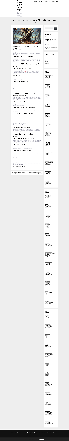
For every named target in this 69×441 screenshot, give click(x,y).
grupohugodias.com (48, 275)
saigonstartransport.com (48, 384)
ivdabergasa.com (47, 263)
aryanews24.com (47, 255)
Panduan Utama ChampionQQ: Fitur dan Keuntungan (51, 48)
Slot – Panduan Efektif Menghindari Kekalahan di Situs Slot (35, 173)
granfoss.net (47, 405)
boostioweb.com (47, 77)
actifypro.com (47, 108)
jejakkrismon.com (47, 364)
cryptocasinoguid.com (48, 247)
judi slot (13, 432)
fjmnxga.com (47, 383)
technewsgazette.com (48, 368)
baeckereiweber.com (48, 195)
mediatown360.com (47, 411)
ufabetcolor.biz (47, 226)
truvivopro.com (47, 89)
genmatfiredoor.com (48, 147)
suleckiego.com (47, 425)
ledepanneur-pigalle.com (48, 394)
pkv (45, 60)
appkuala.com (47, 374)
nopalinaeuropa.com (48, 304)
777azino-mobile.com (48, 257)
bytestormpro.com (47, 135)
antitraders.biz (47, 254)
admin (14, 166)
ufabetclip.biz (47, 218)
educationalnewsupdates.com (49, 75)
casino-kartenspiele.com (48, 353)
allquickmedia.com (47, 367)
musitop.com (47, 290)
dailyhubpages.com (47, 156)
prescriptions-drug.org (48, 338)
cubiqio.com (46, 125)
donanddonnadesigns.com (48, 151)
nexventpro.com (47, 104)
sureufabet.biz (47, 234)
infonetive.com (47, 386)
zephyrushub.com (47, 78)
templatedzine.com (47, 281)
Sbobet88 (46, 1)
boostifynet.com (47, 103)
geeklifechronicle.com (48, 126)
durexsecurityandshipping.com (49, 261)
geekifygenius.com (47, 142)
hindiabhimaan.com (47, 420)
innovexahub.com (47, 86)
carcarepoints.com (47, 273)
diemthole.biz (47, 365)
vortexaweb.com (47, 96)
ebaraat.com (47, 207)
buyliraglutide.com (47, 214)
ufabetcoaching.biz (47, 181)
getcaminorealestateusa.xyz (49, 185)
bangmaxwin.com (47, 385)
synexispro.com (47, 174)
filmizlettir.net (47, 317)
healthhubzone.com (48, 206)
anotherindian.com (47, 296)
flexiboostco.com (47, 76)
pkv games (46, 65)
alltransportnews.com (48, 244)
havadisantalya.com (47, 199)
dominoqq (46, 61)
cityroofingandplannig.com (48, 262)
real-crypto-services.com (48, 265)
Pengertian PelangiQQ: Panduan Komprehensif (50, 37)
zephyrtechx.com (47, 105)
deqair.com (46, 276)
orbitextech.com (47, 143)
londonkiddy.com (47, 180)
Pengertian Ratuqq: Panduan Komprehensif (50, 43)
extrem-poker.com (47, 271)
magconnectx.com (47, 173)
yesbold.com (47, 205)
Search (55, 28)
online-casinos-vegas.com (48, 414)
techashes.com (47, 197)
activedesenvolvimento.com (49, 155)
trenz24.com (47, 358)
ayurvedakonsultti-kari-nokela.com (50, 253)
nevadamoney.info (47, 392)
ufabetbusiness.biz (47, 224)
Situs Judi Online (54, 1)
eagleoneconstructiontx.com (49, 152)
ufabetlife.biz (47, 228)
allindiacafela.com (47, 406)
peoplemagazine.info (48, 196)
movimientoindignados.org (48, 286)
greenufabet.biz (47, 225)
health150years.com (48, 337)
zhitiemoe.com (47, 294)
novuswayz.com (47, 107)
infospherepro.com (48, 127)
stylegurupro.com (47, 123)
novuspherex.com (47, 98)
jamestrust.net (47, 357)
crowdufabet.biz (47, 242)
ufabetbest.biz (47, 233)
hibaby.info (46, 163)
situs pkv (33, 432)
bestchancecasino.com (48, 166)
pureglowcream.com (48, 376)
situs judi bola (17, 432)
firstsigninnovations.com (48, 326)
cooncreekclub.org (47, 319)
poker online (47, 63)
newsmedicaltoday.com (48, 171)
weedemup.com (47, 165)
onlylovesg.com (47, 154)
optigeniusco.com (47, 97)
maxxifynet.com (47, 85)
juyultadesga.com (47, 264)
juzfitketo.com (47, 300)
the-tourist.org (47, 347)
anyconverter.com (47, 362)
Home (32, 1)
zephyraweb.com (47, 95)
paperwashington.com (48, 164)
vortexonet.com (47, 84)
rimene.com (46, 393)
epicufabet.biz (47, 237)
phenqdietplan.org (47, 283)
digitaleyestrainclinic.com (48, 412)
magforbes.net (47, 343)
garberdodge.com (47, 327)
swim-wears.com (47, 328)
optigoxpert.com (47, 106)
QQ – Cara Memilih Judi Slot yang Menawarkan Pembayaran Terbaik (18, 173)
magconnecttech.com (48, 144)
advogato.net (47, 348)
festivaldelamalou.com (48, 325)
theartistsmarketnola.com (48, 396)
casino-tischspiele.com (48, 355)
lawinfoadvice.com (47, 282)
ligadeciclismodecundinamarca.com (50, 176)
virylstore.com (47, 335)
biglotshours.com (47, 213)
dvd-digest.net (47, 395)
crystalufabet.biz (47, 238)
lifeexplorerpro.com (48, 133)
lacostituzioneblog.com (48, 292)
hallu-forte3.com (47, 402)
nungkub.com (47, 295)
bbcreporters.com (47, 246)
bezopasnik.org (47, 382)
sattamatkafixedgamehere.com (49, 161)
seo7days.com (47, 375)
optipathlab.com (47, 79)
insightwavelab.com (48, 132)
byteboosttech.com (47, 209)
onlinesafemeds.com (48, 215)
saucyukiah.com (47, 315)
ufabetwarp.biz (47, 217)
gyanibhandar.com (47, 216)
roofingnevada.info (47, 172)
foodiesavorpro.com (48, 128)
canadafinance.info (47, 391)
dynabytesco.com (47, 122)
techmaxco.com (47, 118)
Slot (39, 1)
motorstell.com (47, 336)
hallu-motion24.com (48, 403)
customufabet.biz (47, 235)
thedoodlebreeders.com (48, 274)
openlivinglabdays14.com (48, 252)
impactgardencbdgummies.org (49, 302)
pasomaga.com (47, 301)
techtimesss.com (47, 334)
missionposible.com (48, 413)
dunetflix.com (47, 285)
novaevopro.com (47, 99)
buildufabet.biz (47, 243)
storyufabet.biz (47, 236)
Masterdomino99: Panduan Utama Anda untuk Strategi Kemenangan (51, 45)
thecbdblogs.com (47, 422)
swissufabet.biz (47, 223)
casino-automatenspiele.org (49, 354)
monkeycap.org (47, 344)
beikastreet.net (47, 316)
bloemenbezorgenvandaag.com (49, 377)
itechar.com (46, 204)
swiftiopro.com (47, 115)
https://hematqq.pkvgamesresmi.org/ (35, 433)
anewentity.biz (47, 373)
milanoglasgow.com (48, 401)
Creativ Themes (42, 439)
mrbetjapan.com (47, 372)
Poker (50, 1)
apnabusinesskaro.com (48, 424)
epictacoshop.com (47, 387)
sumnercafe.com (47, 284)
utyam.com (46, 291)
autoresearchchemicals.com (49, 423)
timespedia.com (47, 363)
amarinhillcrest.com (48, 346)
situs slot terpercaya (42, 432)
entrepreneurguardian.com (49, 162)
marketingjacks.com (48, 416)
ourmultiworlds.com (48, 318)
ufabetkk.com (47, 366)
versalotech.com (47, 117)
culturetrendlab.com (48, 137)
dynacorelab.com (47, 87)
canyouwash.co (47, 198)
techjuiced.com (47, 208)
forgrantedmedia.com (48, 329)
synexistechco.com (47, 88)
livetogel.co (46, 146)
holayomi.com (47, 175)
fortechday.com (47, 184)
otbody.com (46, 356)
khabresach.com (47, 421)
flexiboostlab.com (47, 113)
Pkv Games (35, 1)
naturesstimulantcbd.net (48, 303)
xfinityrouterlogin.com (48, 415)
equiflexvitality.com (47, 153)
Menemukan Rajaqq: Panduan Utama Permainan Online (51, 40)
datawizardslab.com (48, 124)
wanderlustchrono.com (48, 136)
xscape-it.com (47, 256)
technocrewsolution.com (48, 339)
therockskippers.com (48, 404)
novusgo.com (47, 134)
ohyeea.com (46, 293)
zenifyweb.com (47, 145)
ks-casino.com (47, 272)
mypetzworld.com (47, 266)
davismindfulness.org (48, 182)
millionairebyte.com (48, 183)
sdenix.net (46, 345)
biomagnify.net (47, 305)
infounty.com (47, 267)
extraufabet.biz (47, 227)
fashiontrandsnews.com (48, 245)
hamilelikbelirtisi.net (48, 116)
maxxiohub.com (47, 94)
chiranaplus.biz (47, 397)
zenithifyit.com (47, 93)
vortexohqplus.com (47, 114)
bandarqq (20, 432)
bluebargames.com (47, 324)
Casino (42, 1)
